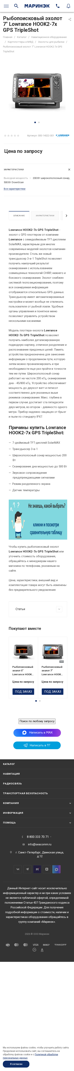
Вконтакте (18, 869)
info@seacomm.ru (39, 844)
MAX (56, 869)
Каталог (9, 764)
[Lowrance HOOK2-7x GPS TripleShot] (37, 91)
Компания (11, 803)
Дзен (47, 869)
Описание (19, 216)
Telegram (27, 869)
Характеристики (45, 216)
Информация (13, 812)
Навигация (11, 773)
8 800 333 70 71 (38, 836)
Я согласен (16, 1064)
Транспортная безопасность (25, 793)
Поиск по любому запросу (37, 721)
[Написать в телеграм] (37, 748)
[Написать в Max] (37, 732)
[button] (35, 122)
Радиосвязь (12, 783)
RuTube (37, 869)
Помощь (9, 822)
